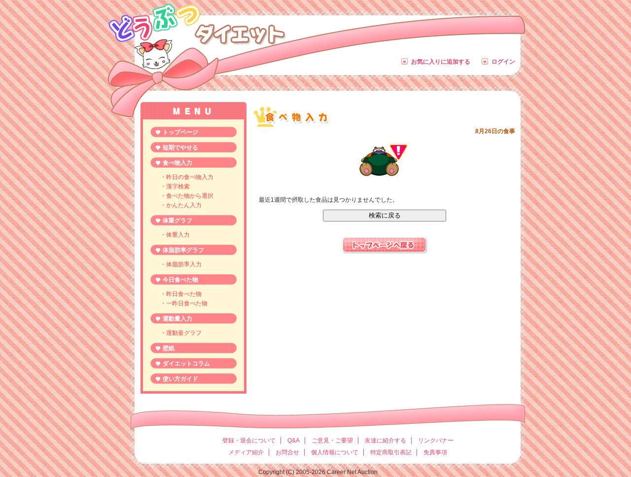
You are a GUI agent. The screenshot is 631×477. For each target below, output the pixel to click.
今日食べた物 (180, 279)
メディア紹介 (246, 452)
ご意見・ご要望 (332, 440)
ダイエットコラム (186, 363)
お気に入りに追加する (440, 61)
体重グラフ (177, 220)
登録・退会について (249, 440)
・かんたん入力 (181, 205)
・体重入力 (175, 234)
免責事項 (435, 452)
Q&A (293, 440)
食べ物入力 (177, 162)
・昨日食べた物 (181, 294)
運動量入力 (177, 318)
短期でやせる (180, 147)
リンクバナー (436, 440)
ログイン (503, 61)
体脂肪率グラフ (183, 250)
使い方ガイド (180, 378)
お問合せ (287, 452)
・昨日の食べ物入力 (186, 177)
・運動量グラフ (181, 333)
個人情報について (334, 452)
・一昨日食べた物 (184, 303)
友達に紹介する (385, 440)
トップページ (180, 132)
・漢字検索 (175, 186)
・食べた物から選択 (186, 195)
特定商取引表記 (391, 452)
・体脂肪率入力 (181, 264)
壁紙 (169, 348)
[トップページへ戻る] (384, 251)
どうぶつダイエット (196, 22)
